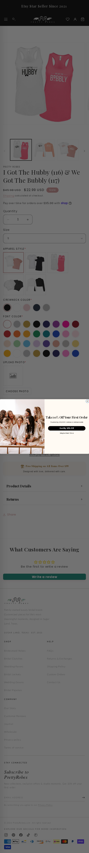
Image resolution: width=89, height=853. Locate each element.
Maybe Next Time (67, 433)
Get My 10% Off (67, 428)
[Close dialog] (87, 401)
